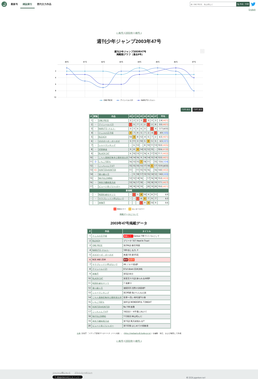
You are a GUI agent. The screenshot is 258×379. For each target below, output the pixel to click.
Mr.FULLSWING (99, 316)
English (252, 10)
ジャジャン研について (61, 373)
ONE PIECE (97, 245)
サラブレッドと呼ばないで (105, 264)
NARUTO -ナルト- (100, 250)
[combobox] (213, 4)
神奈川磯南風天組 (100, 321)
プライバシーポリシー (83, 373)
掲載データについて (129, 214)
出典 (78, 333)
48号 (137, 33)
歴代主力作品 (44, 4)
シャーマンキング (100, 292)
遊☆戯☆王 (97, 288)
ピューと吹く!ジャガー (103, 326)
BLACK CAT (97, 278)
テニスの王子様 (99, 236)
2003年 (129, 33)
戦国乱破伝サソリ (100, 283)
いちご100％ (98, 302)
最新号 (14, 4)
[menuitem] (202, 51)
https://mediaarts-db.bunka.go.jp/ (137, 333)
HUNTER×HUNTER (101, 307)
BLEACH (96, 241)
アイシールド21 (99, 269)
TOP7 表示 (197, 109)
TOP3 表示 (186, 109)
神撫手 (95, 274)
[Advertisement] (129, 20)
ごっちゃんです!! (100, 311)
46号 (121, 33)
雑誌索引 (27, 4)
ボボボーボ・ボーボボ (102, 255)
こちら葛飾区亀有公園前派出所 (107, 297)
